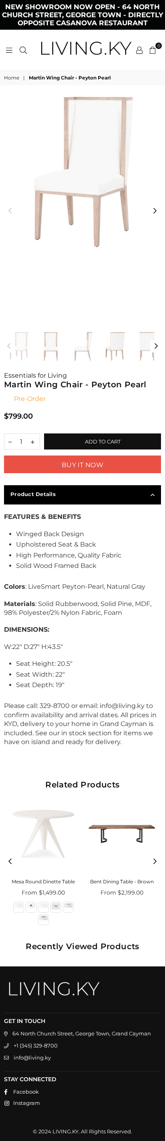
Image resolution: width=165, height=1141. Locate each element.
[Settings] (139, 50)
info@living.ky (32, 1057)
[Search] (23, 50)
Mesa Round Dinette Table (43, 882)
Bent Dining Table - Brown (122, 882)
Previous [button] (10, 211)
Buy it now (82, 465)
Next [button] (155, 211)
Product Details (33, 494)
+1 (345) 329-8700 (36, 1045)
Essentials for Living (35, 375)
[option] (82, 171)
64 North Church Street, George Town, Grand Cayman (81, 1033)
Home (11, 78)
